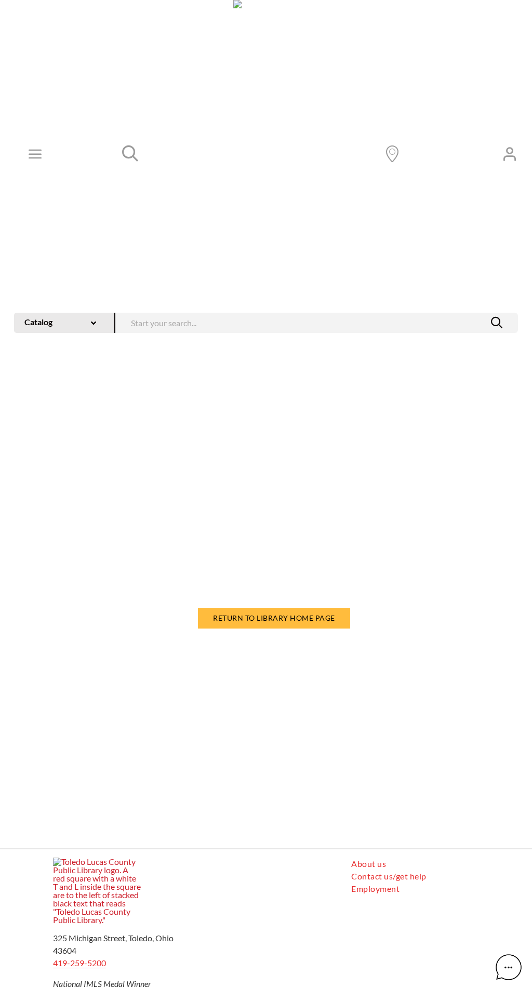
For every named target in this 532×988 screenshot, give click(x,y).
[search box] (316, 322)
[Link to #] (130, 153)
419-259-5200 (79, 963)
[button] (497, 322)
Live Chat (508, 967)
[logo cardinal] (97, 861)
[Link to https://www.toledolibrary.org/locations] (392, 153)
